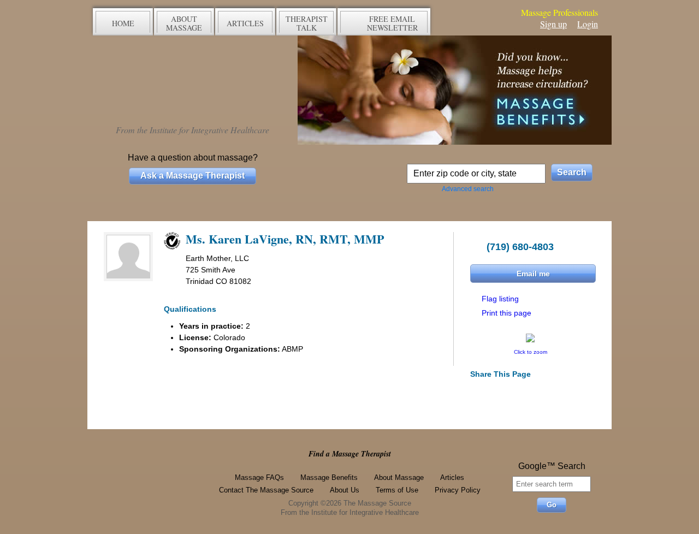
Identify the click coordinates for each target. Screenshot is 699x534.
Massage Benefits (329, 477)
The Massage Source (192, 80)
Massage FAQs (259, 477)
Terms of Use (397, 490)
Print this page (506, 312)
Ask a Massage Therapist (192, 175)
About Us (344, 490)
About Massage (399, 477)
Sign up (553, 23)
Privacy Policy (458, 490)
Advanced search (468, 189)
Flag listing (500, 298)
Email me (533, 273)
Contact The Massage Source (266, 490)
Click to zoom (530, 352)
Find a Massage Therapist (350, 453)
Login (587, 23)
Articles (452, 477)
